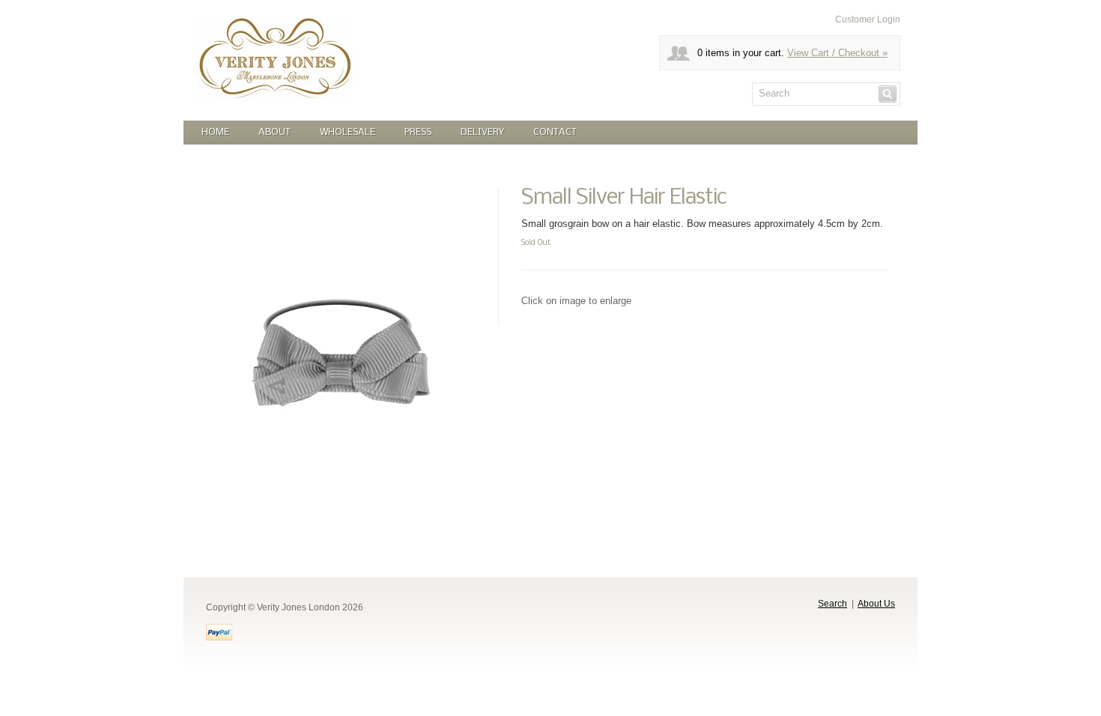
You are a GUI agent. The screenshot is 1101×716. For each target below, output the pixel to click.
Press (417, 132)
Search (832, 603)
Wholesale (347, 132)
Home (215, 132)
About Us (876, 603)
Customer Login (867, 19)
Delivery (482, 132)
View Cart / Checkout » (837, 52)
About (274, 132)
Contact (555, 132)
